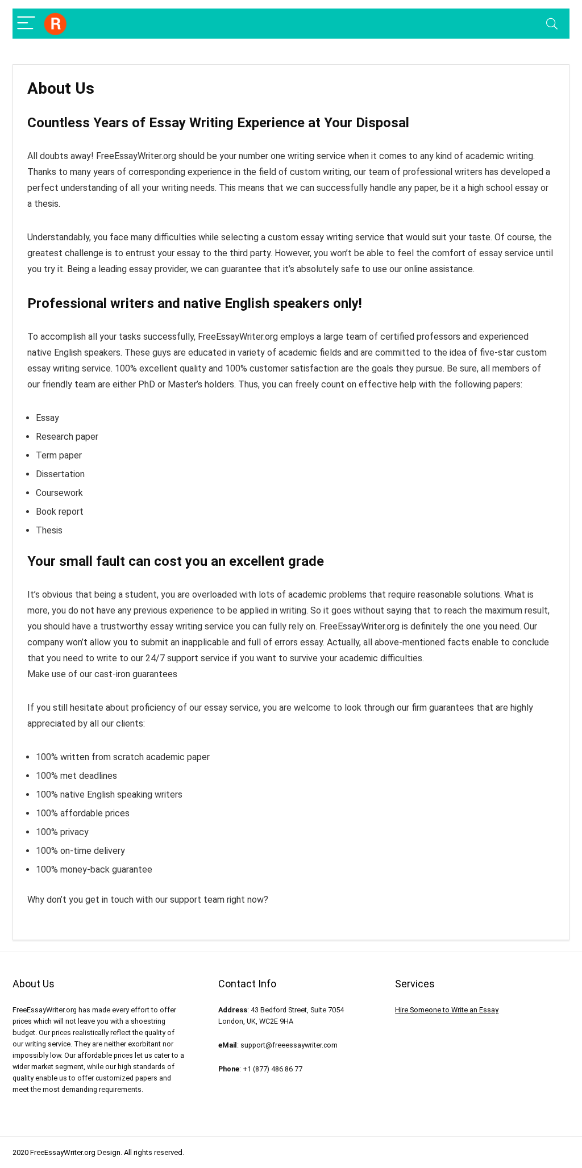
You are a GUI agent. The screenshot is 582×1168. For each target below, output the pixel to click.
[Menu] (26, 24)
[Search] (552, 24)
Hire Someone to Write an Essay (446, 1010)
